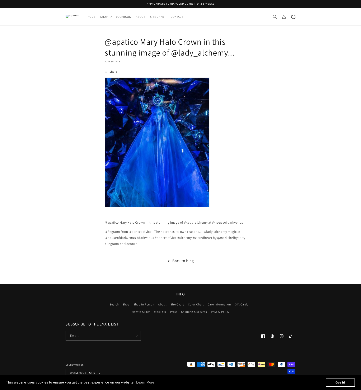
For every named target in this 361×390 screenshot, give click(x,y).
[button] (105, 16)
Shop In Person (143, 304)
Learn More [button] (145, 382)
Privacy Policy (220, 312)
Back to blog (183, 260)
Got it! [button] (340, 382)
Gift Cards (241, 304)
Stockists (160, 312)
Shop (126, 304)
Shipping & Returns (194, 312)
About (162, 304)
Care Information (219, 304)
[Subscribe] (136, 336)
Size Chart (177, 304)
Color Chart (196, 304)
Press (173, 312)
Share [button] (113, 71)
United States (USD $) (82, 373)
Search (114, 304)
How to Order (141, 312)
